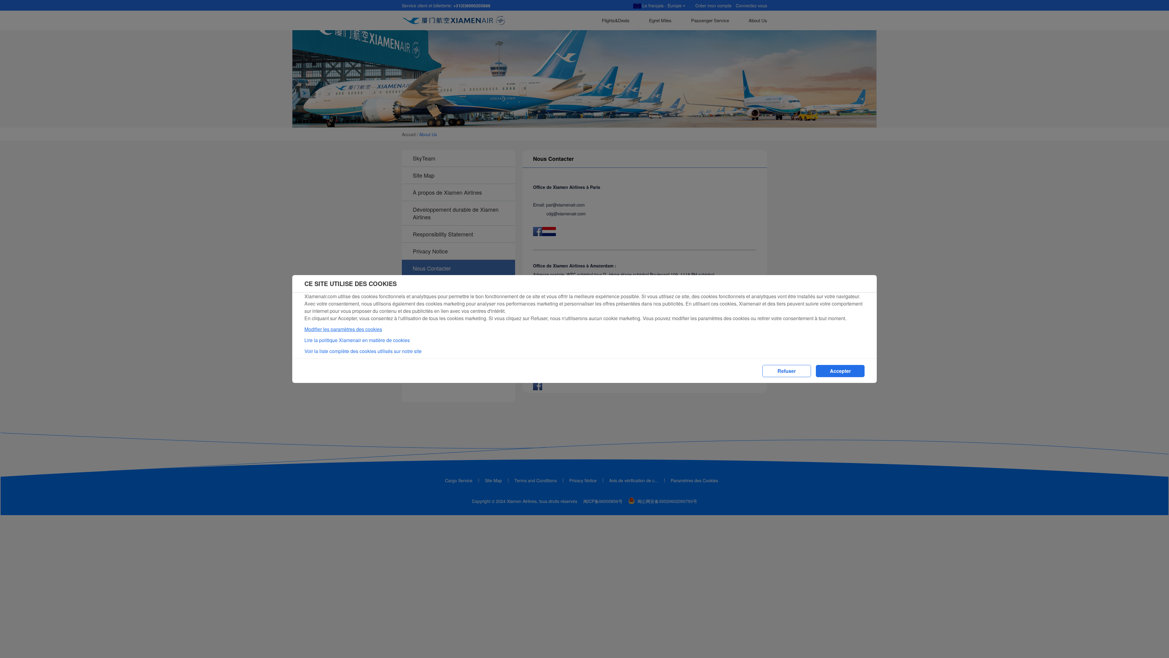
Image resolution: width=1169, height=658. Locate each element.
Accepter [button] (840, 370)
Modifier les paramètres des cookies (343, 329)
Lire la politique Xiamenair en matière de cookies (357, 340)
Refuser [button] (787, 370)
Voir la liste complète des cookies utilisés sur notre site (363, 351)
